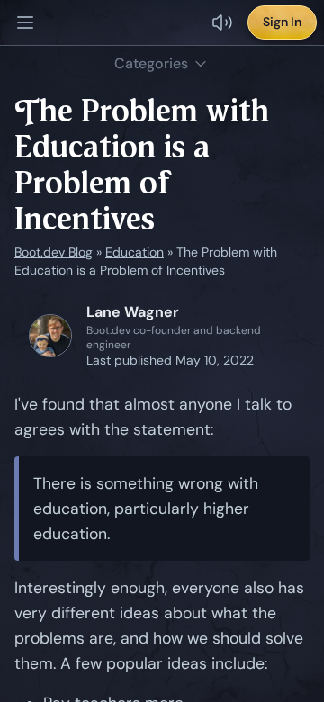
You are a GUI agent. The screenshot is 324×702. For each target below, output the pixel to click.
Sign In (282, 22)
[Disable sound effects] (222, 22)
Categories (151, 63)
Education (134, 252)
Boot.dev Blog (53, 252)
